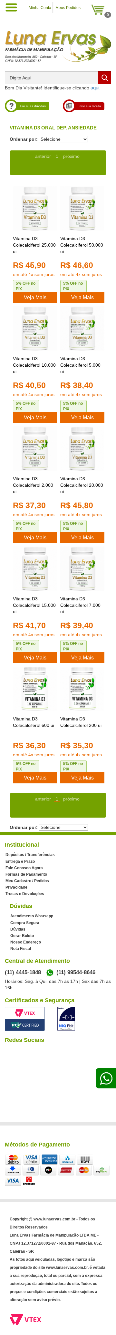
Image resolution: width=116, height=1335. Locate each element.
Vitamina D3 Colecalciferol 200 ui (81, 722)
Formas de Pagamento (26, 874)
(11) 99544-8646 (75, 972)
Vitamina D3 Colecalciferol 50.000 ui (81, 245)
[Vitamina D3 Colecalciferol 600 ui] (35, 689)
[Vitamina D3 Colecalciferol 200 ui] (82, 689)
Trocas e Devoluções (24, 894)
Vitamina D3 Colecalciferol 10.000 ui (34, 365)
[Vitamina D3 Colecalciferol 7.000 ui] (82, 568)
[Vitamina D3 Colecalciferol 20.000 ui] (82, 448)
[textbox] (58, 77)
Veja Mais (35, 297)
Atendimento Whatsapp (31, 916)
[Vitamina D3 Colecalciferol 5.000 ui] (82, 328)
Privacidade (16, 887)
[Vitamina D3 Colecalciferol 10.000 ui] (35, 328)
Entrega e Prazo (20, 861)
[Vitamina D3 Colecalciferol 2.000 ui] (35, 448)
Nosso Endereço (25, 942)
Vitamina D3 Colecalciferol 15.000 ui (34, 605)
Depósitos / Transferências (30, 854)
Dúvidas (17, 929)
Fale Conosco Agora (24, 868)
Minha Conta (40, 7)
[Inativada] (66, 1019)
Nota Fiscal (20, 948)
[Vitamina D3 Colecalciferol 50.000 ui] (82, 208)
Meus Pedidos (68, 7)
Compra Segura (24, 923)
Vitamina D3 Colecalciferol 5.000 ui (80, 365)
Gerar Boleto (22, 935)
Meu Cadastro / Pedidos (27, 881)
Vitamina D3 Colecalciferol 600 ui (33, 722)
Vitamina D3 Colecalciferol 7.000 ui (80, 605)
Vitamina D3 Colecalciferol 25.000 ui (34, 245)
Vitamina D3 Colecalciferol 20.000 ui (81, 485)
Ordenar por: (24, 139)
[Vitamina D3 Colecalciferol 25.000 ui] (35, 208)
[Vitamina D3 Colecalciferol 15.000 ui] (35, 568)
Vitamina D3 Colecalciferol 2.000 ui (33, 485)
